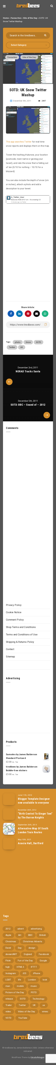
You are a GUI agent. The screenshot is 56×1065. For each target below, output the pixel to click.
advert (20, 928)
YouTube (22, 1018)
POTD (34, 992)
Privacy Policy (14, 605)
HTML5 (20, 967)
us (44, 1005)
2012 (8, 928)
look (45, 979)
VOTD (8, 1018)
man (8, 986)
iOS (24, 973)
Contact (10, 649)
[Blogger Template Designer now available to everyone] (9, 799)
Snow (28, 342)
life (19, 979)
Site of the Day (30, 18)
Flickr (8, 960)
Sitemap (10, 656)
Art (19, 935)
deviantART (11, 954)
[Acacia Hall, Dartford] (9, 844)
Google (43, 960)
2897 (43, 101)
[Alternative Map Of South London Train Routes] (9, 829)
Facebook (44, 954)
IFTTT (34, 967)
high (8, 967)
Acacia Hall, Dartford (30, 843)
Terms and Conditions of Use (21, 634)
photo (17, 342)
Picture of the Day (15, 992)
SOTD (38, 342)
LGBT (8, 979)
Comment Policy (15, 619)
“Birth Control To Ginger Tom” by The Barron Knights (35, 815)
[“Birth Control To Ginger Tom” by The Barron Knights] (9, 814)
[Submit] (45, 35)
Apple (8, 935)
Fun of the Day (25, 960)
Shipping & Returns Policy (20, 642)
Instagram (11, 973)
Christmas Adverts (32, 941)
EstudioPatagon (37, 1057)
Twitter (12, 347)
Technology (38, 998)
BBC (30, 935)
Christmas (11, 941)
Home (6, 18)
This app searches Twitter (19, 142)
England (28, 954)
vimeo (45, 1011)
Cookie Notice (13, 612)
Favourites (16, 18)
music (34, 986)
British (42, 935)
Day (20, 948)
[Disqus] (28, 469)
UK (21, 347)
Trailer (9, 1005)
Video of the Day (26, 1011)
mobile (20, 986)
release (9, 998)
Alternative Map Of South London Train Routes (33, 830)
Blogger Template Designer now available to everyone (34, 800)
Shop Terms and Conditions (21, 627)
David (8, 948)
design (32, 948)
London (32, 979)
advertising (36, 928)
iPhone (36, 973)
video (8, 1011)
